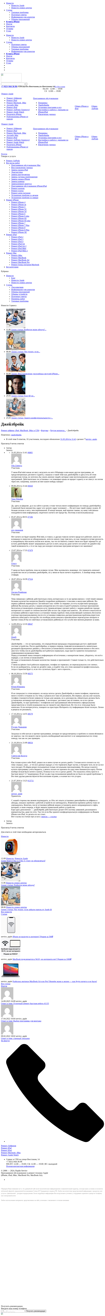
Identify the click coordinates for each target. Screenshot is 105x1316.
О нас (8, 31)
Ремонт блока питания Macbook (25, 265)
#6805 (30, 452)
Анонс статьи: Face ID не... (23, 396)
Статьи (9, 10)
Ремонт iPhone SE (19, 232)
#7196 (30, 517)
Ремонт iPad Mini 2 (19, 251)
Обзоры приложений (20, 19)
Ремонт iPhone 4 (18, 202)
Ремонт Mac (11, 253)
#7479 (30, 550)
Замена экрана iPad (19, 170)
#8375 (30, 674)
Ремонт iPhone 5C (19, 209)
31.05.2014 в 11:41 (68, 439)
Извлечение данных (47, 114)
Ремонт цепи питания (20, 193)
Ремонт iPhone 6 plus (20, 216)
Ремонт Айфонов (14, 98)
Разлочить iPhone (14, 114)
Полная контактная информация (20, 1166)
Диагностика (17, 172)
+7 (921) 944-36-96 (9, 86)
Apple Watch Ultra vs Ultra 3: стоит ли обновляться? (23, 861)
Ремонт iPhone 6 (18, 214)
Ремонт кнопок (18, 188)
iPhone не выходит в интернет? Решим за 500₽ (33, 937)
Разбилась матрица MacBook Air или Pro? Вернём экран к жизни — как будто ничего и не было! (55, 981)
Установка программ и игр (49, 107)
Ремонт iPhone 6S (19, 218)
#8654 (30, 743)
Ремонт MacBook (18, 258)
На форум (5, 1041)
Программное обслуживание (45, 98)
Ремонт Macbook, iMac (16, 103)
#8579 (30, 714)
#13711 (31, 781)
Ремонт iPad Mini (18, 248)
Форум (9, 24)
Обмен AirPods (94, 107)
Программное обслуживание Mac (26, 165)
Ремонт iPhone (12, 200)
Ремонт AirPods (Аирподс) (18, 110)
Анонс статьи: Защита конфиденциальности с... (32, 418)
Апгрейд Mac (12, 105)
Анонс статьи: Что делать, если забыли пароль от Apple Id (26, 909)
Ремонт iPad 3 (17, 239)
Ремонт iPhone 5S (19, 211)
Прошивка (42, 103)
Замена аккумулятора (20, 174)
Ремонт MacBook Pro (20, 262)
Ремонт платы (17, 191)
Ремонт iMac (16, 255)
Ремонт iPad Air (18, 244)
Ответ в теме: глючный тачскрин (15, 1038)
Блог (13, 278)
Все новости (6, 912)
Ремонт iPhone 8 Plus (20, 230)
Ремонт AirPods (13, 161)
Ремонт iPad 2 (17, 237)
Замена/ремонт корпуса (21, 184)
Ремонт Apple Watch (15, 112)
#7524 (30, 579)
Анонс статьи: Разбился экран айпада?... (28, 329)
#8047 (30, 624)
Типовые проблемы (20, 12)
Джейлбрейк (43, 105)
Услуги (4, 154)
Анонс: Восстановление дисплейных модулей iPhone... (35, 374)
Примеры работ (18, 299)
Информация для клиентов (23, 17)
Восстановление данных (22, 167)
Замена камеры (17, 181)
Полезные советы (19, 15)
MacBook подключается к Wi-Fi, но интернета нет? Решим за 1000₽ (42, 959)
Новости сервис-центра (21, 8)
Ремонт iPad (12, 100)
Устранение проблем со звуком (24, 195)
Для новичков (17, 287)
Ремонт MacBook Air (20, 260)
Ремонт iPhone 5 (18, 207)
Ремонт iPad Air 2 (18, 246)
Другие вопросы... (58, 430)
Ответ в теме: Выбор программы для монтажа (21, 1021)
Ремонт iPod (12, 107)
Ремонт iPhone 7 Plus (20, 225)
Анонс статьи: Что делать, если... (25, 352)
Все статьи (5, 984)
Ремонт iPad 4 (17, 241)
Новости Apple (17, 5)
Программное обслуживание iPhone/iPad (29, 186)
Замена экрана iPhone (20, 179)
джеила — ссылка (49, 817)
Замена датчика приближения (24, 177)
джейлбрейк (16, 435)
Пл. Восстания (60, 87)
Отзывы (9, 28)
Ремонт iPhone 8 (18, 228)
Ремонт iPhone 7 (18, 223)
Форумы (44, 430)
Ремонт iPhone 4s (18, 204)
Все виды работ (13, 163)
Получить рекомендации (35, 1311)
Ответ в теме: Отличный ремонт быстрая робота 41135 (25, 1003)
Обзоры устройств (19, 294)
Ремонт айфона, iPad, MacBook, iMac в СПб (20, 430)
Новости (10, 3)
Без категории (12, 267)
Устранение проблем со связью (24, 198)
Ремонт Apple (7, 94)
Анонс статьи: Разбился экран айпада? (18, 885)
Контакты (10, 26)
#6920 (30, 486)
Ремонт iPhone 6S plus (20, 221)
